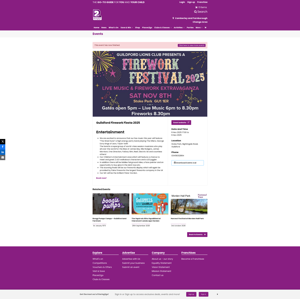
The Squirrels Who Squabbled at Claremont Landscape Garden (146, 219)
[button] (205, 27)
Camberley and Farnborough (191, 18)
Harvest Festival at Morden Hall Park (187, 218)
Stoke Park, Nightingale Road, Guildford (184, 145)
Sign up (191, 294)
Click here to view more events (191, 45)
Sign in (203, 294)
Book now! (101, 178)
